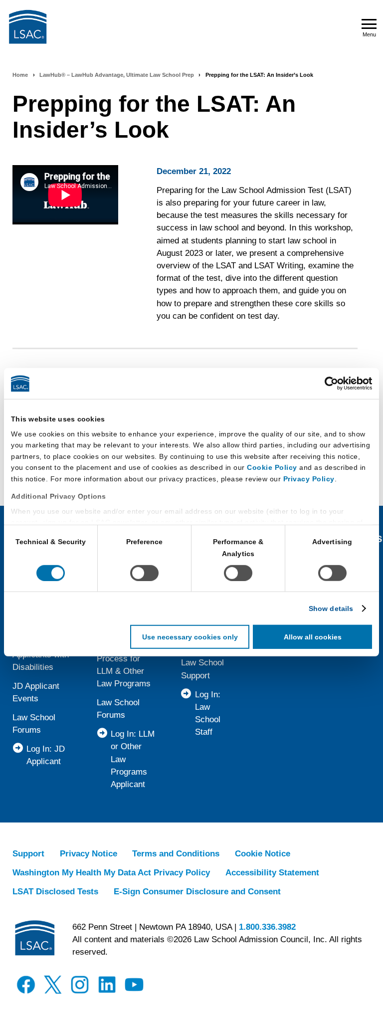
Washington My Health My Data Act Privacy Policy (111, 872)
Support (28, 853)
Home (20, 75)
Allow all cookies (313, 637)
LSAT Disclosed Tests (55, 891)
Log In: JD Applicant (45, 755)
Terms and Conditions (175, 853)
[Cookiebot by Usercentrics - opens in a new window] (328, 384)
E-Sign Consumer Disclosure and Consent (197, 891)
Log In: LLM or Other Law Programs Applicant (133, 759)
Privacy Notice (88, 853)
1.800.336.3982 (267, 927)
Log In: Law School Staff (207, 713)
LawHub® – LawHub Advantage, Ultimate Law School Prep (116, 75)
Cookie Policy (272, 467)
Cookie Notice (262, 853)
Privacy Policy (309, 478)
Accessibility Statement (272, 872)
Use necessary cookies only (190, 637)
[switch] (144, 573)
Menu (369, 34)
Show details (331, 609)
